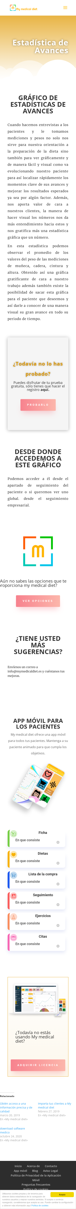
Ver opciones (38, 600)
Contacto (51, 1166)
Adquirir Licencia (38, 1065)
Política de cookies (39, 1205)
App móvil (20, 1171)
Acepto (62, 1194)
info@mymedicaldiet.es (25, 671)
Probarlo (38, 404)
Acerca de (33, 1166)
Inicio (18, 1166)
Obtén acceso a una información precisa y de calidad (16, 1107)
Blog (35, 1171)
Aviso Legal (50, 1171)
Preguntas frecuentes (36, 1184)
